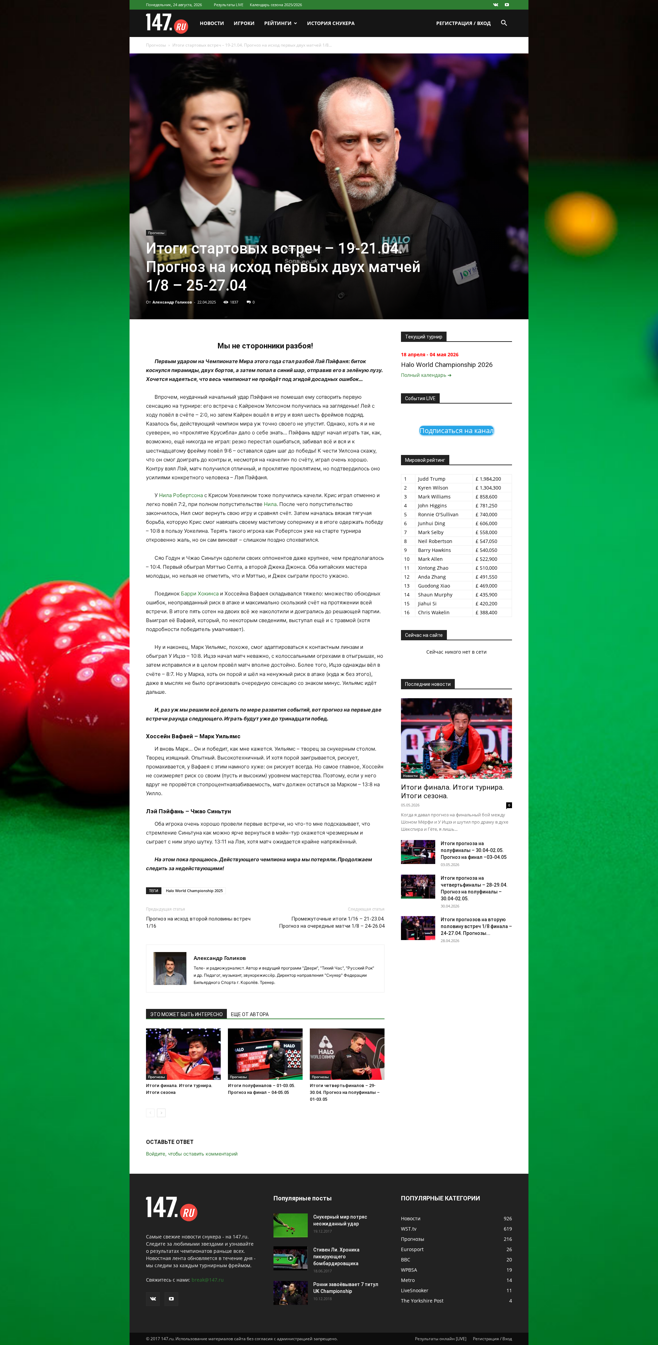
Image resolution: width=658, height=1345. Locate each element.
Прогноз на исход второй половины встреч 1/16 (198, 922)
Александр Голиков (172, 302)
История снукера (331, 23)
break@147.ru (208, 1279)
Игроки (244, 23)
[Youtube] (507, 5)
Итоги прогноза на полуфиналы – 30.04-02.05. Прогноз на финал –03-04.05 (474, 850)
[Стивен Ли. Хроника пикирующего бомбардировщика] (290, 1258)
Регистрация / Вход (463, 23)
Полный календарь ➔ (426, 375)
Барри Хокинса (200, 593)
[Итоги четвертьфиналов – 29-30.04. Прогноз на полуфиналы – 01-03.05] (347, 1054)
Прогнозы (156, 45)
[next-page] (161, 1113)
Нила (270, 504)
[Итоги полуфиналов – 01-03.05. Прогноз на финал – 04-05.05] (265, 1054)
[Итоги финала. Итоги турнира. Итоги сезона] (183, 1054)
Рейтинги (278, 23)
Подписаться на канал (456, 430)
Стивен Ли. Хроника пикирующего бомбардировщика (336, 1256)
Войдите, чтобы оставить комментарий (191, 1154)
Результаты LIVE (228, 4)
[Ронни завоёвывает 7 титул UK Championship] (290, 1293)
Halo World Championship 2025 (194, 890)
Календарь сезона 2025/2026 (276, 4)
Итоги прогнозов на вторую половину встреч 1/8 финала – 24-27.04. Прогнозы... (476, 926)
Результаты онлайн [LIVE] (440, 1339)
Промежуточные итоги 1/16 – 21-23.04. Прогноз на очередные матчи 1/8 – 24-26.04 (332, 922)
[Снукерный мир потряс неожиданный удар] (290, 1225)
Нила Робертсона (181, 495)
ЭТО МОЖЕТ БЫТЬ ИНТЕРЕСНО (186, 1014)
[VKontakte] (495, 5)
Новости (212, 23)
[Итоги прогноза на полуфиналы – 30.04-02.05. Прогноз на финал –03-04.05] (418, 852)
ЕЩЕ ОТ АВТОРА (250, 1014)
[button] (504, 24)
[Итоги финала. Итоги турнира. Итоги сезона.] (456, 738)
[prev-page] (150, 1113)
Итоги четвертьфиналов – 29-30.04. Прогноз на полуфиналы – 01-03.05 (345, 1092)
